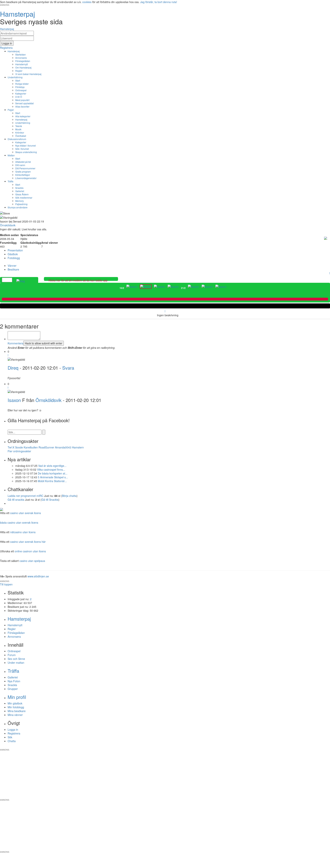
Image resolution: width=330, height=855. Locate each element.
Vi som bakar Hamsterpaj (28, 74)
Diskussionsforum (17, 139)
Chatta (12, 741)
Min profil (17, 697)
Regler (18, 70)
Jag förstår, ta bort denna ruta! (158, 2)
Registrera (14, 733)
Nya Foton (14, 681)
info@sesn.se (200, 747)
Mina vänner (15, 715)
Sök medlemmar (23, 197)
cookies (86, 2)
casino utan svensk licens (25, 513)
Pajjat (11, 109)
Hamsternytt (21, 64)
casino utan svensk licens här (28, 542)
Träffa (10, 181)
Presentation (15, 250)
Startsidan (20, 54)
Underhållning (15, 77)
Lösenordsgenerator (25, 178)
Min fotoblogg (16, 707)
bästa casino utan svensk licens (19, 522)
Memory (19, 200)
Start (17, 80)
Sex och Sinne (16, 659)
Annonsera (21, 57)
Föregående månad (117, 288)
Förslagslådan (22, 61)
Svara (68, 367)
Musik (18, 129)
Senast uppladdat (24, 103)
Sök (10, 737)
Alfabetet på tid (23, 161)
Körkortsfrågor (22, 174)
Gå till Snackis (49, 499)
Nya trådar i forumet (25, 145)
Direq (13, 367)
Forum (12, 655)
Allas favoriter (22, 106)
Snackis (19, 187)
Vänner (12, 265)
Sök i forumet (22, 148)
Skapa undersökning (26, 152)
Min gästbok (15, 703)
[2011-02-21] (193, 286)
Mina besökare (17, 711)
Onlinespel (21, 90)
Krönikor (19, 132)
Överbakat (20, 135)
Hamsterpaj (14, 51)
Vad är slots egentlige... (52, 466)
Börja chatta (69, 496)
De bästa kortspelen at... (52, 473)
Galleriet (19, 191)
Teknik (18, 126)
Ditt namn (20, 165)
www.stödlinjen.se (38, 576)
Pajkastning (21, 204)
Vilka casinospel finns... (51, 469)
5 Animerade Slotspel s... (53, 477)
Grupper (13, 689)
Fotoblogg (14, 258)
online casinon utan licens (30, 551)
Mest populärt (22, 100)
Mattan (11, 155)
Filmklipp (20, 87)
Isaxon (14, 400)
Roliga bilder (22, 83)
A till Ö (18, 96)
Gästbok (13, 254)
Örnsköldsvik (48, 400)
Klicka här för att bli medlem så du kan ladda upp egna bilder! (78, 282)
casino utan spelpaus (32, 561)
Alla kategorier (22, 116)
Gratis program (23, 171)
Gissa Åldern (22, 194)
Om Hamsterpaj (23, 67)
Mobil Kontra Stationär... (52, 481)
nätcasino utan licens (23, 532)
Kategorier (20, 93)
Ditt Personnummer (25, 168)
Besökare (13, 269)
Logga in (13, 729)
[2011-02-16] (132, 286)
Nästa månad (229, 288)
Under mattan (16, 662)
